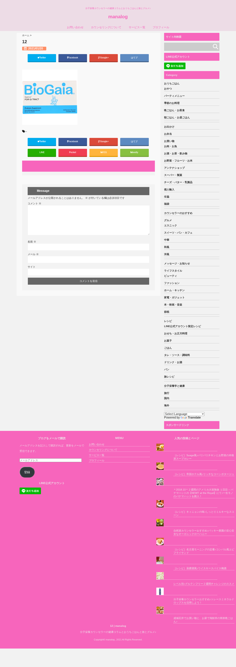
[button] (49, 97)
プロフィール (161, 27)
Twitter (42, 57)
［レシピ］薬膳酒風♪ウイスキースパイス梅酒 (199, 568)
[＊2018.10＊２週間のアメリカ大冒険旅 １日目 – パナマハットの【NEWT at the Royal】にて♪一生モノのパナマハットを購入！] (186, 482)
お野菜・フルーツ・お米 (178, 160)
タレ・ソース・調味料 (177, 355)
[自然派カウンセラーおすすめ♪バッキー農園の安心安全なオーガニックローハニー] (186, 523)
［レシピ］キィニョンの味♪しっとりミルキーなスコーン (203, 513)
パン (166, 369)
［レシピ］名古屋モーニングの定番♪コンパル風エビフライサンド (203, 551)
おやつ (168, 88)
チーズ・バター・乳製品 (178, 182)
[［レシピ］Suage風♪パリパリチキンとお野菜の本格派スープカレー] (186, 447)
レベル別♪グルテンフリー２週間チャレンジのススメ (203, 583)
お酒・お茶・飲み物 (175, 153)
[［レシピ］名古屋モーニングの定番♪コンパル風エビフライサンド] (186, 541)
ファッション (172, 283)
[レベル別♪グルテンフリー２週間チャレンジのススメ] (186, 576)
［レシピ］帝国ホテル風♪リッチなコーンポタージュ (203, 474)
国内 (166, 398)
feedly (135, 152)
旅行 (166, 393)
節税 (166, 311)
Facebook (73, 57)
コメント (34, 203)
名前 (32, 241)
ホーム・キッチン (174, 290)
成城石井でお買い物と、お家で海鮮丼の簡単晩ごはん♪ (203, 620)
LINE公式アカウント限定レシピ (182, 326)
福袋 (166, 203)
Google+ (104, 57)
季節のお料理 (172, 103)
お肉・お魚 (170, 146)
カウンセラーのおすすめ (178, 213)
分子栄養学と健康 (174, 385)
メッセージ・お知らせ (177, 263)
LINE (41, 152)
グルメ (168, 220)
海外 (166, 405)
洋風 (166, 254)
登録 (27, 472)
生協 (166, 196)
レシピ (168, 321)
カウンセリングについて (106, 27)
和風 (166, 247)
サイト (31, 266)
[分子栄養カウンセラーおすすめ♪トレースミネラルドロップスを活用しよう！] (186, 591)
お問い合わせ (75, 27)
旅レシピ (169, 376)
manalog (118, 16)
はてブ (134, 57)
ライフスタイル (173, 270)
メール (33, 254)
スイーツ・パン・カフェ (178, 232)
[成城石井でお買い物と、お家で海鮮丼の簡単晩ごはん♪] (186, 610)
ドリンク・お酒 (173, 362)
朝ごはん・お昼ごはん (177, 117)
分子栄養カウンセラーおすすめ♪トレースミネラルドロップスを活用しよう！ (203, 601)
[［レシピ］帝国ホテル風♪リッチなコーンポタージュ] (186, 466)
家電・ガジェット (174, 297)
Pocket (73, 152)
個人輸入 (169, 189)
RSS (104, 152)
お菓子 (168, 340)
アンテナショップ (174, 167)
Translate (194, 417)
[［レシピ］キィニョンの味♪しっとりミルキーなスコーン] (186, 504)
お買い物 (169, 141)
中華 (166, 239)
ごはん (168, 347)
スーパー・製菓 (173, 175)
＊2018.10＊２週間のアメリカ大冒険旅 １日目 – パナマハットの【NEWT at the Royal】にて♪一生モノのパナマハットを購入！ (203, 493)
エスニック (170, 225)
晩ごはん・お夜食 (174, 110)
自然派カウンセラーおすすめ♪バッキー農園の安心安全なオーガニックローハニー (203, 532)
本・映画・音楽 (173, 304)
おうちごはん (172, 83)
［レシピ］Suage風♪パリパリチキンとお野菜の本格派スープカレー (203, 457)
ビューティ (170, 275)
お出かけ (169, 126)
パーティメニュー (174, 95)
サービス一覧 (137, 27)
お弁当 (168, 133)
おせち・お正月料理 (175, 333)
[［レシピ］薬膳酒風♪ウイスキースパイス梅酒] (186, 560)
